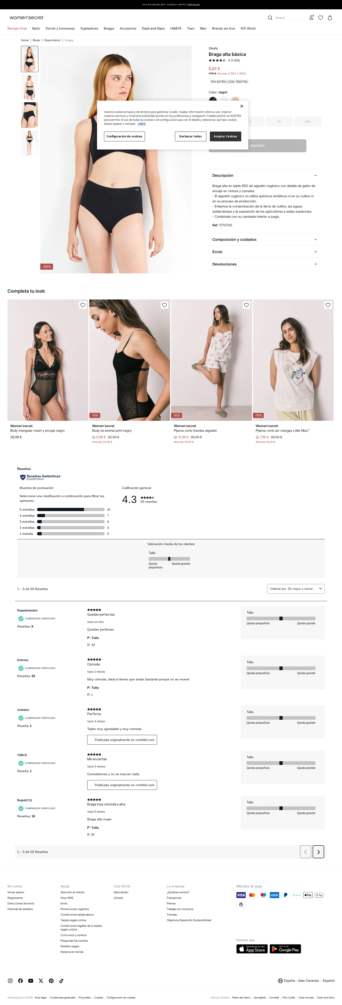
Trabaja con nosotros (180, 909)
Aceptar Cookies (225, 136)
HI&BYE (175, 28)
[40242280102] (164, 305)
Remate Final (17, 28)
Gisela (213, 48)
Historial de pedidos (20, 909)
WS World (248, 28)
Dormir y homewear (60, 28)
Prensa (171, 903)
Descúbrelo (121, 892)
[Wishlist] (320, 17)
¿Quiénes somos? (178, 892)
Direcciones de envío (20, 903)
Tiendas (172, 914)
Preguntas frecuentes (74, 940)
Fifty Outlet (288, 997)
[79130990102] (83, 305)
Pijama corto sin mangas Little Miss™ (283, 430)
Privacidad (85, 997)
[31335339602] (328, 305)
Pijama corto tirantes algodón (195, 430)
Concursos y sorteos (73, 935)
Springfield (260, 997)
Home (25, 40)
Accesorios (128, 28)
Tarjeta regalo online (73, 920)
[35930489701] (246, 305)
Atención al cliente (72, 892)
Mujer (37, 40)
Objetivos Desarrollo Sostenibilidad (189, 920)
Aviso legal (40, 997)
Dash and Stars (153, 28)
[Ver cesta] (330, 18)
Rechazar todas (190, 136)
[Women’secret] (26, 17)
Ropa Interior (52, 40)
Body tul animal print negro (112, 430)
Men (203, 28)
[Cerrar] (242, 106)
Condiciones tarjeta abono (77, 914)
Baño (36, 28)
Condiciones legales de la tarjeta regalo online (81, 927)
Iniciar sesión (15, 892)
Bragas (109, 28)
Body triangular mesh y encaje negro (37, 430)
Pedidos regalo (69, 946)
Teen (190, 28)
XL (279, 121)
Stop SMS (67, 898)
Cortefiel (274, 997)
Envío (63, 903)
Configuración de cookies (121, 997)
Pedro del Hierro (241, 997)
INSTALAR (194, 4)
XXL (308, 121)
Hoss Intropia (306, 997)
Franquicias (174, 898)
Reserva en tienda (71, 952)
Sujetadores (89, 28)
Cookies (98, 997)
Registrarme (15, 898)
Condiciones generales (62, 997)
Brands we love (223, 28)
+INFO (141, 124)
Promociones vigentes (74, 909)
